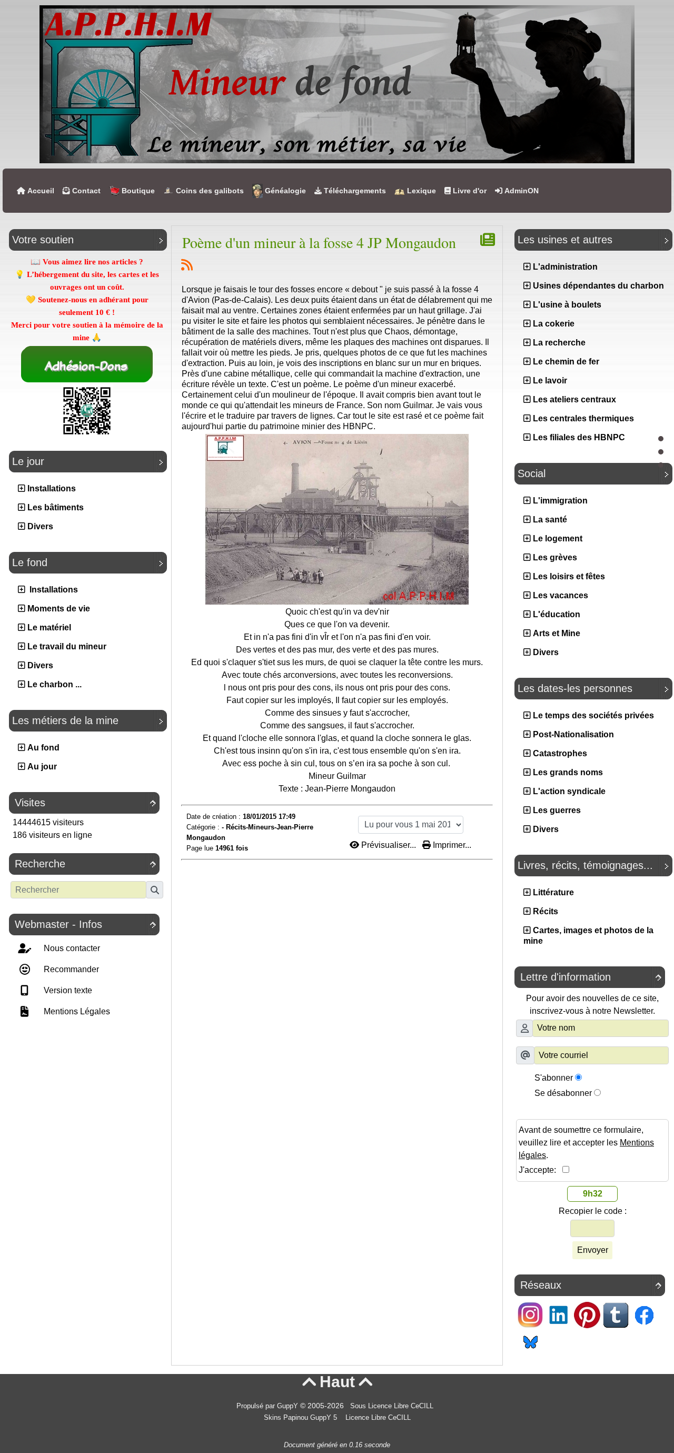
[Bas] (660, 465)
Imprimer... (451, 845)
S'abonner (553, 1077)
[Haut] (660, 438)
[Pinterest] (587, 1314)
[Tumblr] (615, 1314)
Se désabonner (563, 1093)
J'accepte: (540, 1169)
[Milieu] (660, 451)
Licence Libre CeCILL (377, 1417)
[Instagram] (530, 1314)
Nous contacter (71, 948)
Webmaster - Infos (85, 924)
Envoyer (592, 1250)
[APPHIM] (337, 83)
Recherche (85, 863)
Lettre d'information (590, 977)
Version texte (67, 990)
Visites (85, 802)
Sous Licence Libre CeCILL (392, 1406)
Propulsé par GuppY (268, 1406)
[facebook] (644, 1314)
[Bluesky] (530, 1340)
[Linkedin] (559, 1314)
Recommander (70, 969)
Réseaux (590, 1285)
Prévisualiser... (388, 845)
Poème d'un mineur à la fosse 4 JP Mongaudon (319, 242)
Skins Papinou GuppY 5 (302, 1417)
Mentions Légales (76, 1011)
